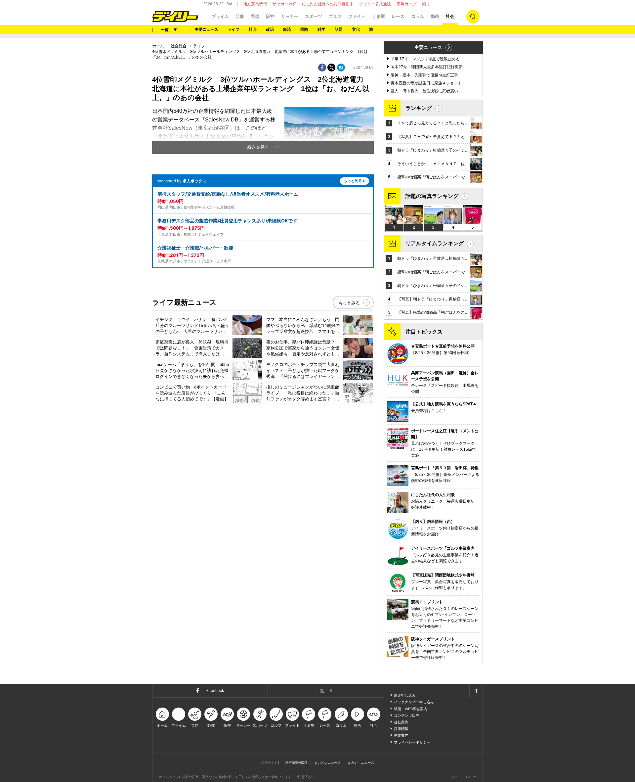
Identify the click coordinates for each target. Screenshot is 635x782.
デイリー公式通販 (375, 4)
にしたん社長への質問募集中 (328, 4)
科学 (321, 29)
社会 (450, 16)
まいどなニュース (327, 762)
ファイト (356, 16)
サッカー (289, 16)
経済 (287, 29)
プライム (220, 16)
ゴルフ (335, 16)
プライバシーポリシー (412, 742)
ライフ (233, 29)
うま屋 (378, 16)
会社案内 (401, 722)
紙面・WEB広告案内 (410, 709)
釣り (426, 4)
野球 (255, 16)
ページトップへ (476, 690)
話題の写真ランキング (431, 196)
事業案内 (401, 735)
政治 (270, 29)
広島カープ (406, 4)
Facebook (215, 690)
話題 (339, 29)
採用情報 (401, 729)
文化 (356, 29)
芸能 (239, 16)
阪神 (270, 16)
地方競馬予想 (255, 4)
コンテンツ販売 (406, 715)
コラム (417, 16)
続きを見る (258, 147)
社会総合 (179, 46)
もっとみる (349, 302)
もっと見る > (354, 180)
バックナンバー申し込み (414, 702)
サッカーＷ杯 (284, 4)
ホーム (158, 46)
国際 (304, 29)
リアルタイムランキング (434, 243)
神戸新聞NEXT (296, 762)
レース (398, 16)
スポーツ (313, 16)
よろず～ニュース (361, 762)
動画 (435, 16)
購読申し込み (405, 695)
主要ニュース (206, 29)
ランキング (418, 108)
